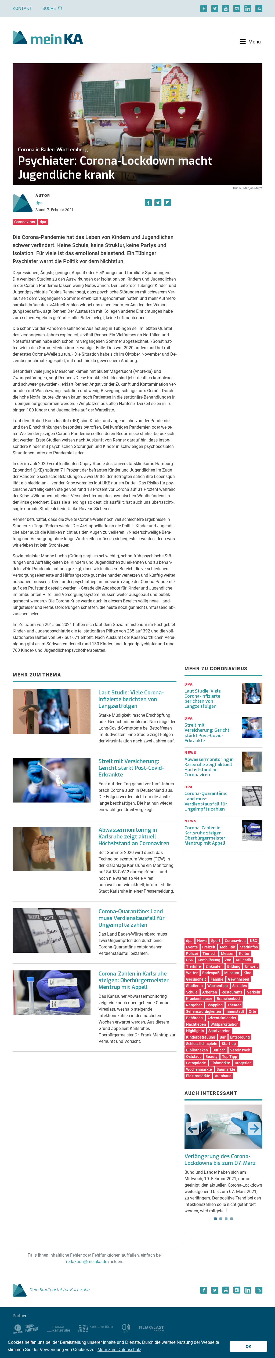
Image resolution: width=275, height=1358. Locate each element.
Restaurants (232, 992)
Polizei (192, 953)
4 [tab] (231, 1218)
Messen (227, 953)
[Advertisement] (223, 236)
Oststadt (193, 1056)
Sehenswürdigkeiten (203, 1011)
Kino (247, 973)
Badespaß (211, 973)
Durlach (219, 1050)
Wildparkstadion (224, 1024)
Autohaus (223, 1076)
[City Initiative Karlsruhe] (126, 1328)
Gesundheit (196, 979)
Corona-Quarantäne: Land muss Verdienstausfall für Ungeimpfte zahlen (132, 918)
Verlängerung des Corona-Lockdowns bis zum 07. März (220, 1160)
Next (254, 1128)
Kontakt (22, 8)
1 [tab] (215, 1218)
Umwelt (251, 966)
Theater (234, 1005)
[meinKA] (48, 38)
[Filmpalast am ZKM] (151, 1328)
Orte (252, 1011)
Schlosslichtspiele (201, 1043)
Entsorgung (240, 1037)
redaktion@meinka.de (86, 1261)
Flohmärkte (220, 1063)
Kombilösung (209, 960)
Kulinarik (243, 960)
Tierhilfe (193, 966)
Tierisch (209, 953)
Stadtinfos (249, 947)
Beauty (211, 1056)
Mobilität (228, 947)
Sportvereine (219, 1031)
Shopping (215, 1005)
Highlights (195, 1031)
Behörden (194, 1018)
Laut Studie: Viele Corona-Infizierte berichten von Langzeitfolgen (131, 699)
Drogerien (243, 1063)
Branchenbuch (229, 998)
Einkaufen (214, 966)
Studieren (194, 986)
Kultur (244, 953)
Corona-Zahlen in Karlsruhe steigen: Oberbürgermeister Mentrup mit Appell (134, 980)
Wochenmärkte (199, 1069)
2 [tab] (220, 1218)
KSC (253, 941)
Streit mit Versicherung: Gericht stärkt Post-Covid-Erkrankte (131, 768)
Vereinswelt (240, 1050)
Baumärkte (225, 1069)
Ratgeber (194, 1005)
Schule (192, 992)
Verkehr (253, 992)
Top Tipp (229, 1056)
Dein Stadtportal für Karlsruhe (59, 1290)
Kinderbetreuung (200, 1037)
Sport (215, 941)
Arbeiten (209, 992)
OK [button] (248, 1346)
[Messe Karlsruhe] (58, 1328)
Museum (231, 973)
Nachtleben (196, 1024)
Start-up (229, 1043)
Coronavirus (24, 222)
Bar (223, 1037)
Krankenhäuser (199, 998)
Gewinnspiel (238, 979)
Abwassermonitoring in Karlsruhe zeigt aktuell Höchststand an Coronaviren (134, 836)
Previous (192, 1128)
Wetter (192, 973)
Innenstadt (235, 1011)
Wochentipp (217, 986)
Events (192, 947)
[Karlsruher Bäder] (95, 1328)
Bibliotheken (197, 1050)
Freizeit (208, 947)
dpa (39, 202)
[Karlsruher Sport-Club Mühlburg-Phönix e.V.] (26, 1328)
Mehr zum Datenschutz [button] (119, 1349)
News (202, 941)
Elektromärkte (198, 1076)
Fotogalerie (196, 1063)
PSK (189, 960)
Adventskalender (221, 1018)
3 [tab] (226, 1218)
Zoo (228, 960)
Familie (217, 979)
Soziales (239, 986)
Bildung (233, 966)
